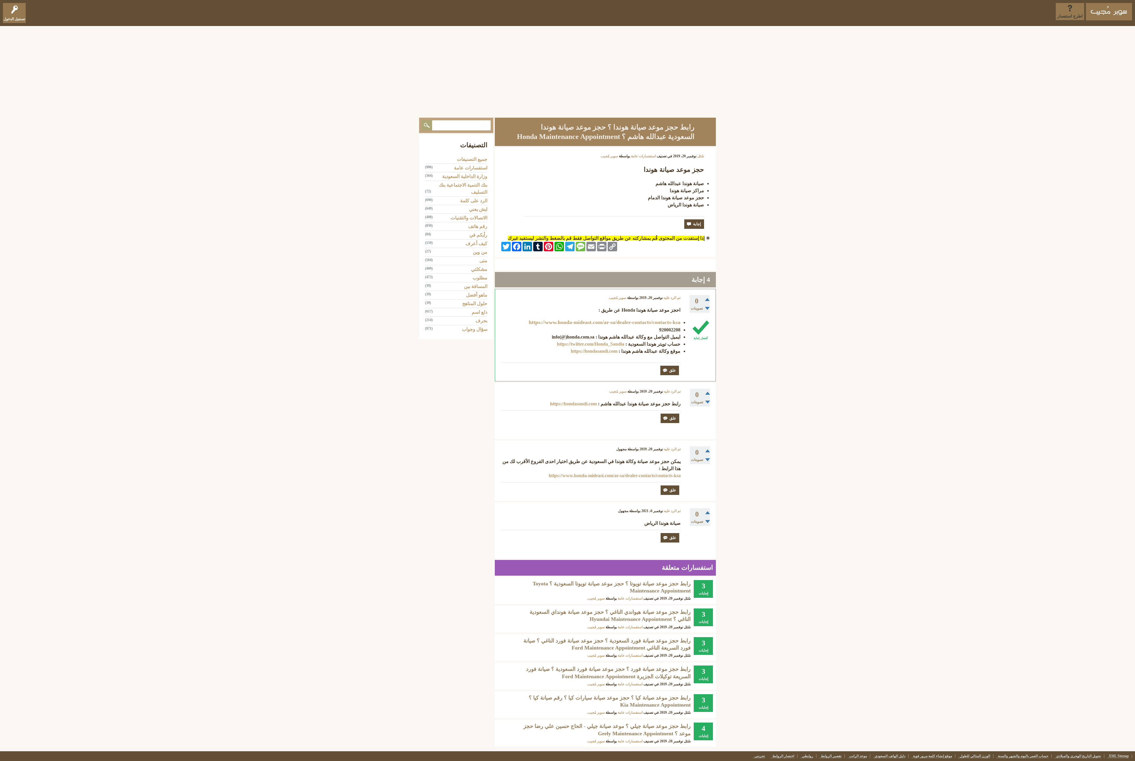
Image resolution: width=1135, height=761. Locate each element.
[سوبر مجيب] (1109, 11)
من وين (480, 252)
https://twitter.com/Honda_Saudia (590, 344)
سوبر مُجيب (596, 598)
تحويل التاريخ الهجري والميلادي (1078, 756)
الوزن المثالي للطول (975, 756)
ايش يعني (478, 209)
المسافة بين (475, 286)
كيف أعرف (476, 243)
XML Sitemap (1119, 756)
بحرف (481, 320)
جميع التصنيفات (472, 159)
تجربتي (760, 756)
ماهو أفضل (476, 294)
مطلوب (480, 277)
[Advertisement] (567, 70)
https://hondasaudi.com (594, 351)
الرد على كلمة (473, 200)
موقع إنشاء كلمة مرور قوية (932, 756)
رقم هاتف (477, 226)
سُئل (700, 156)
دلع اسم (479, 312)
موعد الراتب (858, 756)
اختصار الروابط (783, 756)
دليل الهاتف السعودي (890, 756)
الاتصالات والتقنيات (469, 217)
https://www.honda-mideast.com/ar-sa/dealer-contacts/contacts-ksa (604, 322)
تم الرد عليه (672, 298)
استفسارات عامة (643, 156)
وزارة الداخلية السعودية (464, 176)
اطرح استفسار (1070, 16)
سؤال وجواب (474, 329)
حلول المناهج (474, 303)
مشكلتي (479, 269)
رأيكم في (478, 234)
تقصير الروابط (831, 756)
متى (483, 260)
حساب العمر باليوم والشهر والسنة (1023, 756)
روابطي (807, 756)
